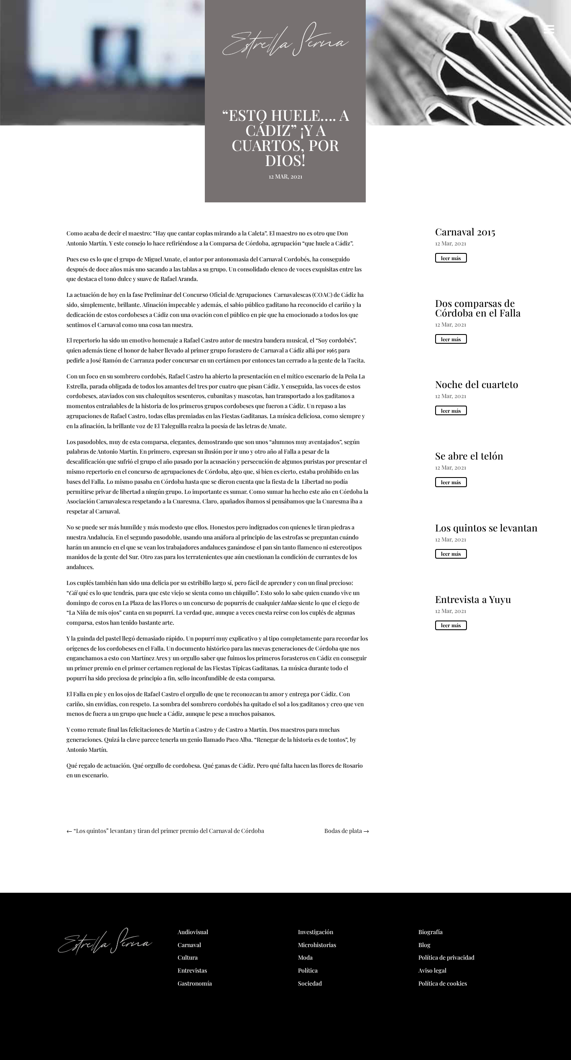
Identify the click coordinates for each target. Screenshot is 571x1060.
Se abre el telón (469, 455)
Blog (424, 945)
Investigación (315, 932)
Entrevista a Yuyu (473, 599)
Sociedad (310, 983)
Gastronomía (195, 983)
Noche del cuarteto (476, 384)
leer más (451, 258)
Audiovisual (193, 932)
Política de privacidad (446, 957)
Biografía (430, 932)
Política (308, 970)
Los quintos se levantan (486, 527)
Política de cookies (442, 983)
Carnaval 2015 (465, 231)
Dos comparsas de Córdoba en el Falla (478, 307)
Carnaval (189, 945)
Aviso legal (432, 970)
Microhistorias (317, 945)
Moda (305, 957)
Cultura (188, 957)
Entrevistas (192, 970)
